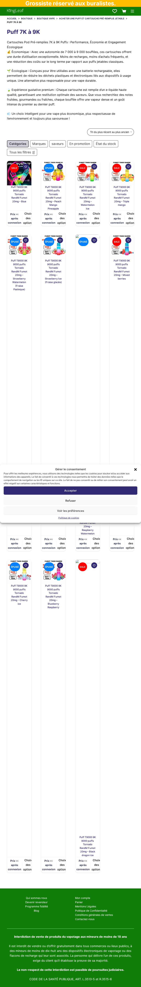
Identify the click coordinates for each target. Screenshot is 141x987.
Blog (36, 910)
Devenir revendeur (36, 902)
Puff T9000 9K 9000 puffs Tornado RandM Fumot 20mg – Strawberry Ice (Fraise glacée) (53, 271)
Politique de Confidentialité (91, 910)
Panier (79, 902)
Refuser (70, 500)
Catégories (17, 144)
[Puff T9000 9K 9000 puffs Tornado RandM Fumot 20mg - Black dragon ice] (87, 697)
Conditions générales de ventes (94, 914)
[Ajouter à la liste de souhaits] (26, 167)
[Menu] (132, 11)
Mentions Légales (85, 906)
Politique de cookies (68, 517)
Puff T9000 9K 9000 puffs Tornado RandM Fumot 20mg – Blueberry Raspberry (53, 596)
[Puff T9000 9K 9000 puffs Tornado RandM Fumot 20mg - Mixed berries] (122, 246)
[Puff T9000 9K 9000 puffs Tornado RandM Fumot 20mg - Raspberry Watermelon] (87, 372)
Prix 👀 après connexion (14, 218)
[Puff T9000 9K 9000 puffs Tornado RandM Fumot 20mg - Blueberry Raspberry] (53, 572)
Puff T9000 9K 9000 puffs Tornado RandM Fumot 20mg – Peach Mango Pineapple (53, 198)
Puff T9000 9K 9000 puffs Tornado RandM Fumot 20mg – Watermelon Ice (87, 198)
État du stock (106, 144)
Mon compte (82, 897)
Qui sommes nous (36, 897)
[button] (135, 469)
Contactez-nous (84, 919)
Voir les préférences (70, 511)
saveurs (58, 144)
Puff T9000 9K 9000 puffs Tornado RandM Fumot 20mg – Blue (19, 194)
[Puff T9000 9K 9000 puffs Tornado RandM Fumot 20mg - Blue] (19, 173)
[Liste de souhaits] (114, 11)
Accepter (70, 490)
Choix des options (28, 218)
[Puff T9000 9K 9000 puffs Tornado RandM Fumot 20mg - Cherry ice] (19, 572)
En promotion (79, 144)
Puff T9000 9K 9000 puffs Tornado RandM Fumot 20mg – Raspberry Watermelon (87, 523)
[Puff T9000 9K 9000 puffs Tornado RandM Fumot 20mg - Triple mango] (122, 173)
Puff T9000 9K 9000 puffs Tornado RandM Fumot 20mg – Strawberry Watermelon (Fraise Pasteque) (19, 275)
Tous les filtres (20, 152)
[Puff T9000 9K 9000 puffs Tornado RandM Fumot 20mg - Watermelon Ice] (87, 173)
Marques (39, 144)
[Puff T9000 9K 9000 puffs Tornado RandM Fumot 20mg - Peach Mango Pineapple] (53, 173)
